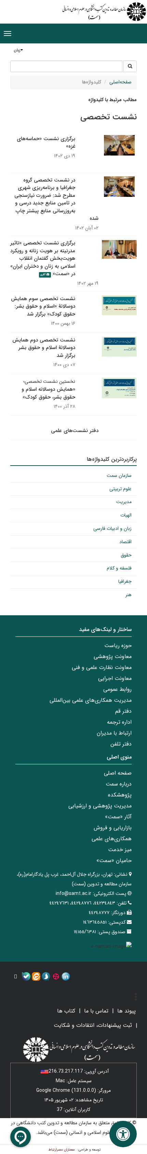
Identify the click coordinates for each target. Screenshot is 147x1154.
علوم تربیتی (120, 489)
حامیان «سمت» (114, 860)
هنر (128, 595)
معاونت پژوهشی (113, 656)
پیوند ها (126, 1011)
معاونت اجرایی (115, 678)
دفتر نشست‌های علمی (74, 431)
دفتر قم (123, 711)
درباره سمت (119, 784)
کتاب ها (66, 1011)
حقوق (126, 555)
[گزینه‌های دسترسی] (123, 1134)
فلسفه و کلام (119, 568)
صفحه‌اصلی (120, 82)
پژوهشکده (120, 795)
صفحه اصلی (118, 773)
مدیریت (124, 502)
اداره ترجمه (119, 722)
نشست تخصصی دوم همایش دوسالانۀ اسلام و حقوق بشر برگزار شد (43, 348)
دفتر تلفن (121, 744)
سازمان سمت (119, 475)
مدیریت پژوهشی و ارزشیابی (100, 806)
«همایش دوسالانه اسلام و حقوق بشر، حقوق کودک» (48, 393)
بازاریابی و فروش (113, 827)
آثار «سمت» (118, 817)
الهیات (126, 515)
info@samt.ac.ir (73, 893)
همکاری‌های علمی (112, 838)
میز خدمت (120, 849)
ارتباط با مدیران (114, 733)
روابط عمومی (117, 689)
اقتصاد (125, 542)
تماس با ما (96, 1011)
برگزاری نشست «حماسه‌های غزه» (46, 143)
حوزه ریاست (118, 645)
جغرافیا (125, 581)
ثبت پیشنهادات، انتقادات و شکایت (93, 1025)
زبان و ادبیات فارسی (112, 528)
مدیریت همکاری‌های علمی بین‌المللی (91, 700)
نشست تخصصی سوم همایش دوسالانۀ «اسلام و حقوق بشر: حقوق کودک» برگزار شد (43, 306)
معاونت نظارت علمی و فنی (102, 667)
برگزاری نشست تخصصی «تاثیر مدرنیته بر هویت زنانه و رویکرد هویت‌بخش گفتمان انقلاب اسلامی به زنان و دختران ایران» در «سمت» (42, 258)
